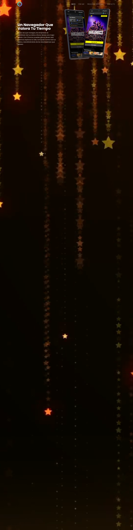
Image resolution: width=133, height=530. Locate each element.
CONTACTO (111, 4)
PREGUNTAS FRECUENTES (95, 4)
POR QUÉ (81, 4)
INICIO (73, 4)
